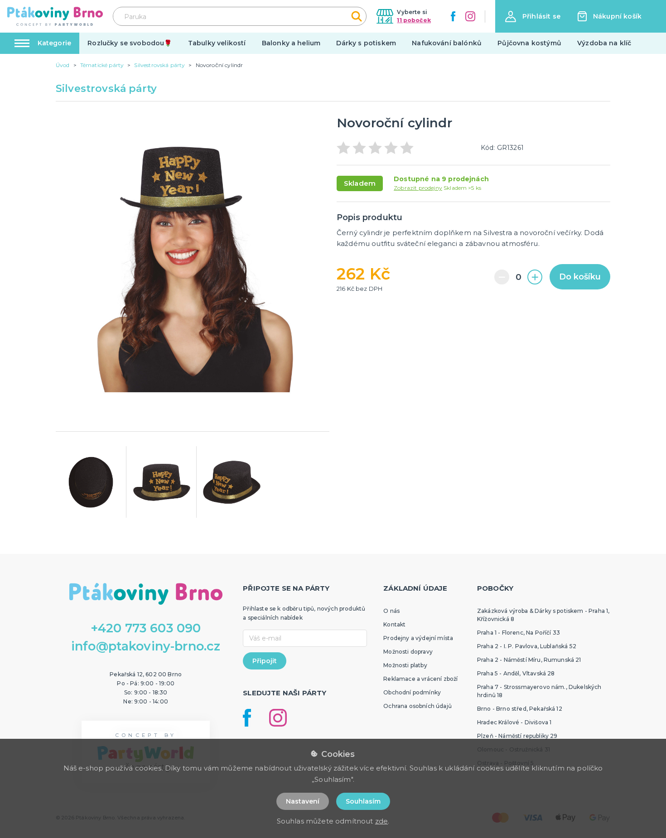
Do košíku (580, 277)
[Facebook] (453, 16)
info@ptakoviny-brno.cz (146, 646)
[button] (532, 17)
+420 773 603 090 (146, 628)
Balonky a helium (291, 43)
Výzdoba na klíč (604, 43)
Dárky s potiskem (366, 43)
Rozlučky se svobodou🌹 (129, 43)
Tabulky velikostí (217, 43)
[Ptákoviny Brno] (55, 16)
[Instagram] (470, 16)
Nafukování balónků (447, 43)
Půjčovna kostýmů (529, 43)
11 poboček (414, 20)
